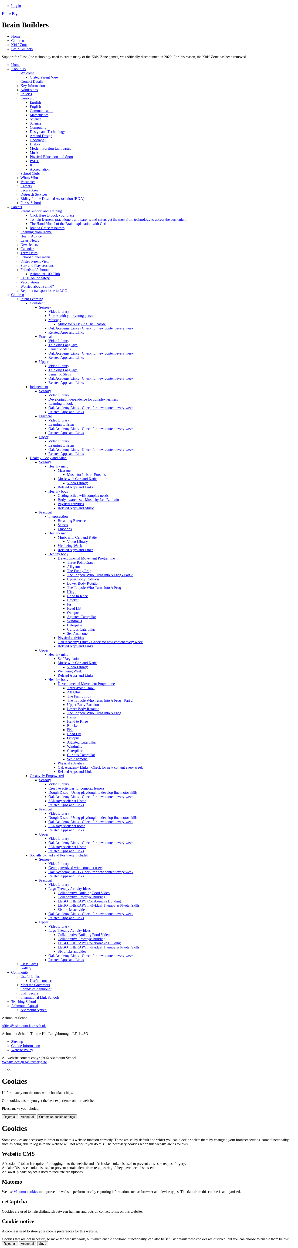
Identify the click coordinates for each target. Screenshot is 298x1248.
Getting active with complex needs (83, 495)
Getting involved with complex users (75, 868)
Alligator (73, 567)
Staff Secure (29, 993)
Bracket (72, 600)
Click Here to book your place (52, 215)
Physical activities (71, 504)
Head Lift (74, 608)
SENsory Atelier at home (66, 826)
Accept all (27, 1117)
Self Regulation (69, 659)
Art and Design (41, 136)
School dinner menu (35, 257)
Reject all (10, 1117)
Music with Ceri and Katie (77, 479)
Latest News (29, 240)
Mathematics (39, 115)
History (35, 144)
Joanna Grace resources (47, 228)
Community (20, 972)
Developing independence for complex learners (83, 399)
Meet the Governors (35, 985)
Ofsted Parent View (44, 77)
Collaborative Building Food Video (84, 893)
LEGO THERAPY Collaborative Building (89, 901)
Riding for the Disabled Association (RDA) (52, 199)
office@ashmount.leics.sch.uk (24, 1026)
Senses (63, 525)
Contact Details (31, 81)
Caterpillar (74, 625)
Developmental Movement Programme (86, 558)
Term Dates (28, 253)
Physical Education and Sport (51, 157)
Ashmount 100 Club (45, 274)
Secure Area (29, 190)
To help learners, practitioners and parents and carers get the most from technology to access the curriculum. (108, 219)
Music (34, 153)
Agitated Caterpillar (81, 617)
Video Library (58, 311)
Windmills (74, 621)
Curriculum (28, 98)
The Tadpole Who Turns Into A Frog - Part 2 (100, 575)
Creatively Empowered (47, 776)
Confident (37, 303)
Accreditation (40, 169)
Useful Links (30, 976)
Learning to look (60, 403)
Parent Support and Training (41, 211)
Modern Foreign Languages (50, 148)
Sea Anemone (77, 634)
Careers (26, 186)
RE (32, 165)
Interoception (58, 516)
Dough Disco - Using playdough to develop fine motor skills (92, 792)
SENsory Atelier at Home (67, 801)
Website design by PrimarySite (24, 1062)
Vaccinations (29, 282)
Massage (54, 320)
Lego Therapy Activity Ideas (69, 889)
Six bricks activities (72, 910)
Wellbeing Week (70, 546)
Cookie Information (25, 1046)
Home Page (10, 14)
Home (15, 36)
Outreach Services (33, 194)
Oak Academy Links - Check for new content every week (90, 328)
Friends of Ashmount (35, 270)
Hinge (71, 592)
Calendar (27, 249)
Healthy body (58, 491)
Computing (38, 127)
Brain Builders (22, 49)
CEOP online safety (35, 278)
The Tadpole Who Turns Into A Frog (94, 587)
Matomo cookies (26, 1192)
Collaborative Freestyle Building (81, 897)
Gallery (25, 968)
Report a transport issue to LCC (43, 291)
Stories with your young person (71, 316)
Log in (16, 6)
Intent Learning (31, 299)
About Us (18, 69)
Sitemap (17, 1042)
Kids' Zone (19, 45)
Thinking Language (63, 345)
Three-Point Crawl (81, 562)
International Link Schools (39, 997)
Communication (41, 111)
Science (35, 119)
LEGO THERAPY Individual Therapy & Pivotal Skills (98, 905)
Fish (70, 604)
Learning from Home (36, 232)
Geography (38, 140)
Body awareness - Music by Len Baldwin (88, 500)
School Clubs (30, 173)
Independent (39, 387)
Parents (16, 207)
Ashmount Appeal (24, 1006)
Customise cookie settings (57, 1117)
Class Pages (29, 964)
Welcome (27, 73)
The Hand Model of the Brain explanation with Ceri (68, 224)
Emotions (65, 529)
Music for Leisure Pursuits (86, 475)
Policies (26, 94)
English (35, 102)
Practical (45, 337)
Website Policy (22, 1050)
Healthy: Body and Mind (48, 458)
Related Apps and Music (76, 508)
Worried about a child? (37, 286)
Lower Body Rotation (83, 583)
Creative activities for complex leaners (76, 788)
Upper (43, 362)
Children (17, 41)
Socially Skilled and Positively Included (59, 855)
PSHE (34, 161)
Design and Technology (47, 132)
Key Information (32, 86)
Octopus (73, 613)
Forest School (30, 203)
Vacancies (27, 182)
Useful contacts (41, 981)
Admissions (29, 90)
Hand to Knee (77, 596)
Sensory (45, 307)
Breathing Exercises (72, 521)
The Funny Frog (79, 571)
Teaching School (23, 1002)
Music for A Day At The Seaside (82, 324)
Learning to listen (61, 424)
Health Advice (31, 236)
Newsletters (29, 245)
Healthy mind (58, 466)
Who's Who (29, 178)
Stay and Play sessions (37, 265)
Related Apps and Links (66, 332)
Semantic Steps (59, 349)
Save (42, 1243)
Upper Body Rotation (83, 579)
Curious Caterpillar (81, 629)
